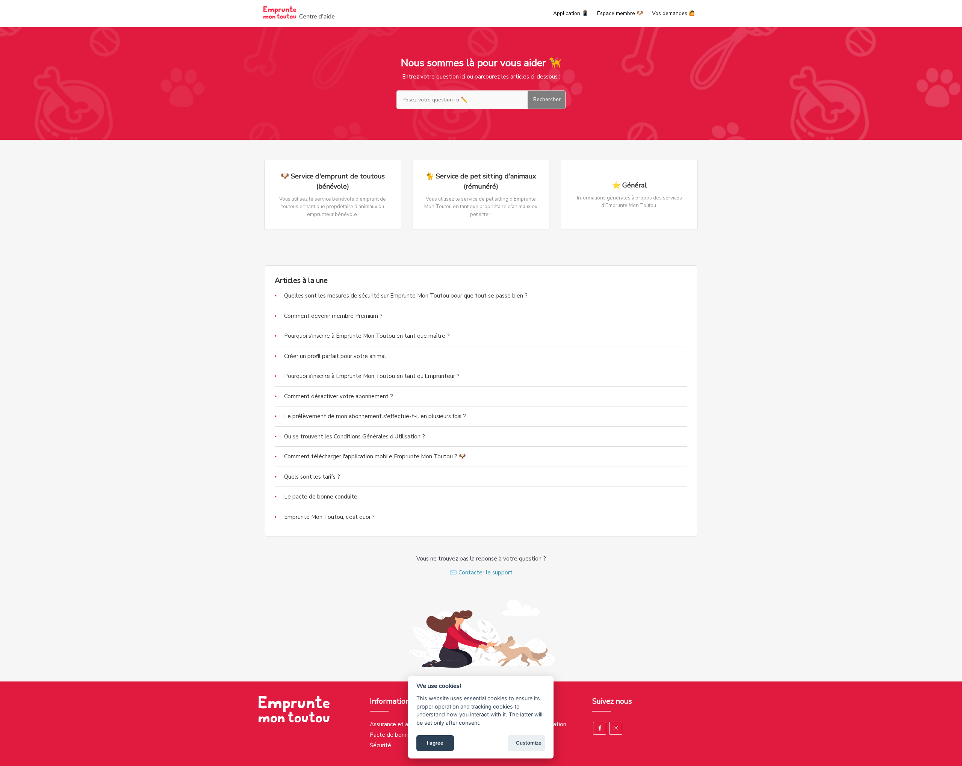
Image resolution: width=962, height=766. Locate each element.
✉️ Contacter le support (481, 572)
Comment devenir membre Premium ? (333, 316)
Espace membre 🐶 (620, 13)
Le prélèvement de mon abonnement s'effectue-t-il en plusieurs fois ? (375, 416)
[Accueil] (299, 17)
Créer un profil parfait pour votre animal (335, 356)
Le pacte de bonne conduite (320, 496)
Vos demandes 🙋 (673, 13)
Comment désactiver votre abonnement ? (338, 396)
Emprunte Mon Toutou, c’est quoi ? (329, 517)
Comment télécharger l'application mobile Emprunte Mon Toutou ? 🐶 (375, 456)
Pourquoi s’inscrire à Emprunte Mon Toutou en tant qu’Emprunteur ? (372, 376)
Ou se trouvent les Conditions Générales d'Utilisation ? (354, 436)
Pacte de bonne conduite (402, 735)
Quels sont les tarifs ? (312, 476)
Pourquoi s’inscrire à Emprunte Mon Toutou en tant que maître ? (367, 336)
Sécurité (380, 745)
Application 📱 (570, 13)
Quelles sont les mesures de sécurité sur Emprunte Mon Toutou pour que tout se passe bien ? (406, 295)
